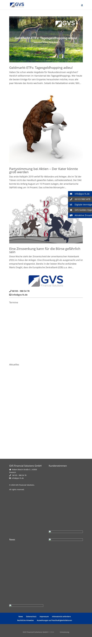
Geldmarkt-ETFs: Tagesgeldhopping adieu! (41, 67)
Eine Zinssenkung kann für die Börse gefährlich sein (44, 250)
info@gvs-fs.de (18, 478)
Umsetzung (64, 632)
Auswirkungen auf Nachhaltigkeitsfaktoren (54, 620)
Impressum (44, 616)
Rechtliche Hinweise (25, 620)
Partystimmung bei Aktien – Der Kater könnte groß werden (43, 170)
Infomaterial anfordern (61, 616)
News (20, 616)
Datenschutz (31, 616)
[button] (80, 194)
